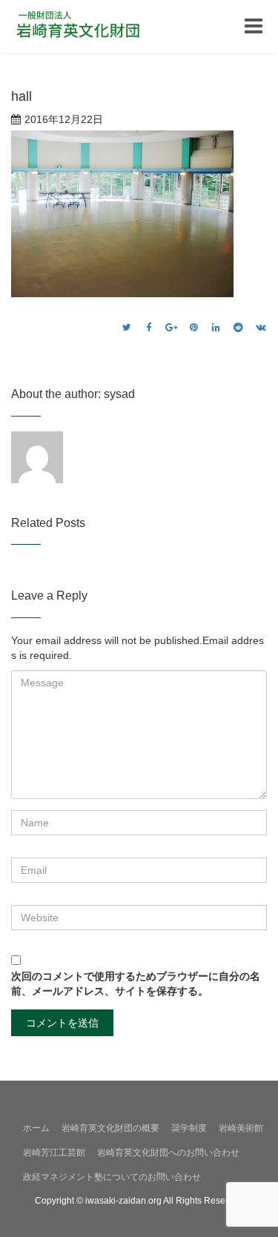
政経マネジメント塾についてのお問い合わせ (112, 1177)
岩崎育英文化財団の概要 (110, 1128)
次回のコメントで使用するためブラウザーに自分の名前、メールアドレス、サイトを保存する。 (135, 983)
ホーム (36, 1128)
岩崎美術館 (241, 1128)
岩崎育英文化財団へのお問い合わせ (168, 1152)
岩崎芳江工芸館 (54, 1152)
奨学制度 (189, 1128)
